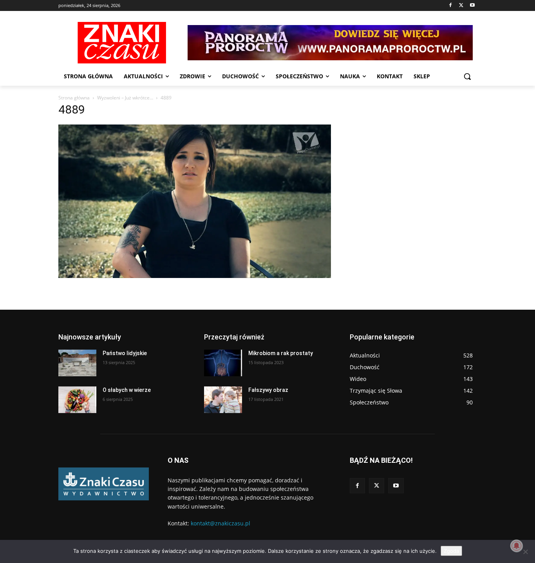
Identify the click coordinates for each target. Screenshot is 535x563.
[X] (461, 5)
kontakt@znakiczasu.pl (220, 523)
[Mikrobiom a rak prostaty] (223, 363)
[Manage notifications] (516, 546)
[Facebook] (450, 5)
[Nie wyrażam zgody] (525, 552)
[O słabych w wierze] (77, 399)
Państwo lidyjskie (125, 353)
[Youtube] (472, 5)
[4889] (194, 275)
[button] (467, 76)
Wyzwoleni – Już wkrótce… (125, 97)
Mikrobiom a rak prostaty (280, 353)
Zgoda (451, 551)
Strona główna (74, 97)
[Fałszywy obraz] (223, 399)
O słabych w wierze (127, 390)
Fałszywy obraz (268, 390)
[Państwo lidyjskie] (77, 363)
